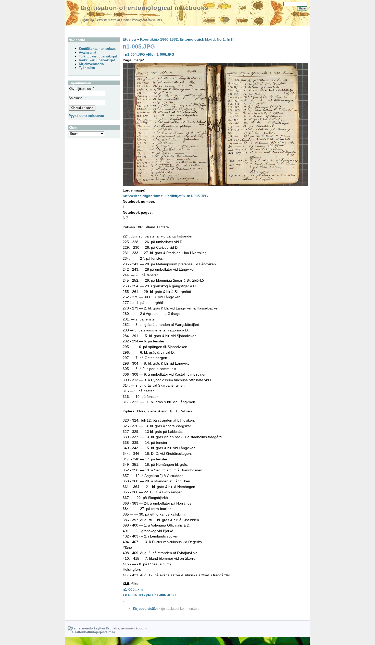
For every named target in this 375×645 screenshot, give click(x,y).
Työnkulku (87, 68)
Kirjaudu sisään (145, 609)
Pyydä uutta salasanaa (86, 116)
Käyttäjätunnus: (81, 89)
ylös (149, 54)
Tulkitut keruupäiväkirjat (98, 56)
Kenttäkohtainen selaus (97, 49)
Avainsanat (87, 52)
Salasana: (77, 98)
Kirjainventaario (91, 64)
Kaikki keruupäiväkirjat (97, 60)
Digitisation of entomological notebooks (144, 7)
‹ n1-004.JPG (134, 54)
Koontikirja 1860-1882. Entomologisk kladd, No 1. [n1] (187, 39)
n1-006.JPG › (165, 54)
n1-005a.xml (133, 589)
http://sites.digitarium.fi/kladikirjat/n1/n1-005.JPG (165, 196)
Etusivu (129, 39)
